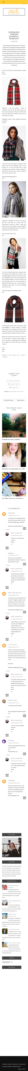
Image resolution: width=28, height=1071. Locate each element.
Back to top (21, 1069)
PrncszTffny (12, 700)
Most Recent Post (14, 355)
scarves (18, 391)
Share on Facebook (14, 380)
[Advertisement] (11, 982)
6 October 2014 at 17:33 (13, 555)
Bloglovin (4, 355)
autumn (10, 391)
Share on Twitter (15, 384)
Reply (24, 528)
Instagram (4, 357)
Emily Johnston (16, 533)
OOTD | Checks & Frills (13, 929)
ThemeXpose (15, 1064)
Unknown (11, 513)
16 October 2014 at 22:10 (16, 535)
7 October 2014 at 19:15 (13, 702)
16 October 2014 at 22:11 (16, 571)
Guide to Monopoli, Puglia (14, 942)
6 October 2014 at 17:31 (13, 515)
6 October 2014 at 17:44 (13, 595)
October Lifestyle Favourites (12, 498)
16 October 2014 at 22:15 (16, 676)
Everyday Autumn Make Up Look (13, 469)
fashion (14, 391)
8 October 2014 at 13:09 (13, 743)
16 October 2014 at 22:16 (16, 722)
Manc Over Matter (14, 592)
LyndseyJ (11, 740)
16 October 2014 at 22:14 (16, 619)
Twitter (23, 355)
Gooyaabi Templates (7, 1066)
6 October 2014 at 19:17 (13, 647)
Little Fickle (12, 644)
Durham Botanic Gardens (11, 439)
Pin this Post (14, 387)
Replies (8, 529)
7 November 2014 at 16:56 (14, 783)
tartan (22, 391)
